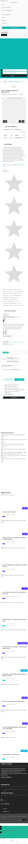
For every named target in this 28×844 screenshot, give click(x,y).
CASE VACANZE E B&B (12, 94)
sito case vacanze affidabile (8, 301)
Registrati (15, 2)
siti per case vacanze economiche (10, 299)
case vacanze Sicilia (18, 305)
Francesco (10, 358)
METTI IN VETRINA (6, 7)
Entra (11, 2)
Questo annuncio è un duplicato (11, 388)
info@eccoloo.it (4, 773)
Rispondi (3, 837)
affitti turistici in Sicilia (7, 293)
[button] (14, 12)
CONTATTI (4, 23)
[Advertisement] (14, 54)
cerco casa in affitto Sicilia (18, 291)
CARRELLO (4, 20)
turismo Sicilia (6, 295)
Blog (3, 17)
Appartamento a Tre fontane (10, 754)
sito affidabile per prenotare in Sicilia (10, 297)
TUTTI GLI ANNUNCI (6, 14)
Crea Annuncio (14, 27)
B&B (19, 303)
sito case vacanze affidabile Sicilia (10, 303)
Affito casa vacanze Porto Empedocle (13, 701)
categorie (4, 34)
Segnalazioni (14, 397)
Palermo (21, 94)
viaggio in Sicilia (17, 293)
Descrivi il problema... (9, 394)
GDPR (5, 791)
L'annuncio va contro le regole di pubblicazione (11, 392)
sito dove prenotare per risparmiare (14, 289)
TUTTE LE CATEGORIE (7, 10)
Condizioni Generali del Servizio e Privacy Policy (14, 789)
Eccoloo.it (3, 818)
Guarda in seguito (9, 379)
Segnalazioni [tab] (20, 379)
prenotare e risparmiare (8, 305)
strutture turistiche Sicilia (15, 295)
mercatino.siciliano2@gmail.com (12, 369)
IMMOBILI (5, 81)
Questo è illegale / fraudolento (11, 385)
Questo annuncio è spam (10, 386)
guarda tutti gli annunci (12, 361)
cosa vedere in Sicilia (7, 291)
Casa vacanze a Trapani (9, 512)
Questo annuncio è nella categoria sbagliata (14, 389)
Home (3, 4)
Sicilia (17, 301)
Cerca (12, 75)
